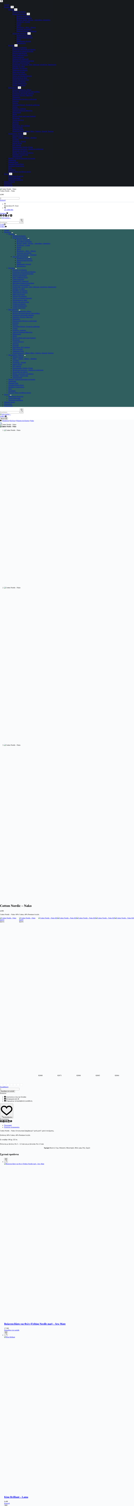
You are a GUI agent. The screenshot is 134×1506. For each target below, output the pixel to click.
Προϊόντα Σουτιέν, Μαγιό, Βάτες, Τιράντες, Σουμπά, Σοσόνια (33, 353)
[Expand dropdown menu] (12, 232)
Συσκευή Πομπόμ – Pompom (26, 255)
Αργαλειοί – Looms (23, 245)
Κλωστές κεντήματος (20, 270)
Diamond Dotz (13, 383)
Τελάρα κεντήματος (19, 304)
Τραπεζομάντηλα (18, 279)
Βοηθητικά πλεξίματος (24, 258)
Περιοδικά (11, 391)
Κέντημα (11, 268)
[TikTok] (9, 216)
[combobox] (9, 222)
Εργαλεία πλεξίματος (20, 238)
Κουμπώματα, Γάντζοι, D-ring (23, 368)
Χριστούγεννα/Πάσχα (15, 400)
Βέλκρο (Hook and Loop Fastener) (24, 338)
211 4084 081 (8, 210)
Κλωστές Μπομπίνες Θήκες (22, 311)
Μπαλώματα (17, 334)
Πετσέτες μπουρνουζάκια (21, 285)
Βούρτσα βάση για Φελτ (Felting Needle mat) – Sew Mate (35, 1323)
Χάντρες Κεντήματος (20, 296)
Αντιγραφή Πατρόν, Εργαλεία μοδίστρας (26, 326)
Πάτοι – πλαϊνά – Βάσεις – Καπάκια (25, 359)
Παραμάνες (16, 319)
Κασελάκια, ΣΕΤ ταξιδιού (21, 347)
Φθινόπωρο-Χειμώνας (15, 396)
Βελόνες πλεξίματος (23, 240)
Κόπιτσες (16, 323)
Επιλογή (3, 200)
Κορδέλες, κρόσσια (19, 330)
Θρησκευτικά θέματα (20, 275)
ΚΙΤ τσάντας (17, 366)
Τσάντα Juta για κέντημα (21, 302)
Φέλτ (10, 389)
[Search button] (21, 221)
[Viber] (11, 1122)
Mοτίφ (15, 336)
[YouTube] (11, 216)
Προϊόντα (7, 232)
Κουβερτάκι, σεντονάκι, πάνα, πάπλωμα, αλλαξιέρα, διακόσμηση (34, 287)
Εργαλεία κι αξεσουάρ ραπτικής (23, 315)
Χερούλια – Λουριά (19, 362)
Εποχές (6, 394)
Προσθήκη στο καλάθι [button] (11, 1330)
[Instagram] (6, 216)
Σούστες (15, 325)
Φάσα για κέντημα (19, 294)
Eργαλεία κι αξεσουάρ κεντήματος (24, 272)
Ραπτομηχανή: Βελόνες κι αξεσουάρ (25, 321)
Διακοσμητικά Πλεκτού (25, 260)
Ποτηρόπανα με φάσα (20, 300)
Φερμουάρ (16, 340)
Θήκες (19, 262)
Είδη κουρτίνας (18, 349)
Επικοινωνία (8, 406)
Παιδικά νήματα (9, 402)
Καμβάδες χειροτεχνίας (20, 376)
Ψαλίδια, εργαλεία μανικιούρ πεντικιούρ (21, 379)
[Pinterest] (4, 216)
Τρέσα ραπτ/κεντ (18, 342)
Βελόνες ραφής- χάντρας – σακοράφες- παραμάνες (33, 243)
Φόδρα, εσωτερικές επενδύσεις (23, 374)
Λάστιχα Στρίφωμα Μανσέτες (22, 332)
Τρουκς (15, 328)
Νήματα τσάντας (18, 357)
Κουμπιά (16, 345)
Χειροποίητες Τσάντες (15, 355)
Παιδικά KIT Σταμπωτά (20, 281)
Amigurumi (12, 381)
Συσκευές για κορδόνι (24, 253)
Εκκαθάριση (4, 1087)
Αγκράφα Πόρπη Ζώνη (16, 385)
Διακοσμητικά (17, 377)
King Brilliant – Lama (16, 1497)
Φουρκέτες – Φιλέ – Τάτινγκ (26, 251)
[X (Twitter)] (4, 1122)
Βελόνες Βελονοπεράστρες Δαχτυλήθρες (26, 313)
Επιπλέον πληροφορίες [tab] (11, 1127)
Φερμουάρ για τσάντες (20, 372)
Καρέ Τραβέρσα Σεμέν (20, 277)
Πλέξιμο (11, 234)
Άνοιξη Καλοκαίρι (14, 398)
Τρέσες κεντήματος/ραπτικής (22, 298)
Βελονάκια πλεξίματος (24, 241)
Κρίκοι (19, 247)
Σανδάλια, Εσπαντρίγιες (16, 387)
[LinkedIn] (9, 1122)
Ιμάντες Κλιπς (17, 364)
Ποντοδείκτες (21, 266)
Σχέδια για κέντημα (19, 308)
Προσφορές (8, 404)
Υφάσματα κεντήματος (20, 292)
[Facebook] (1, 216)
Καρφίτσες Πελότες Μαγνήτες (23, 317)
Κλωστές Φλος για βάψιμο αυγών (19, 393)
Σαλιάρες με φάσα (19, 289)
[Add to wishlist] (6, 1160)
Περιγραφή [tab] (8, 1125)
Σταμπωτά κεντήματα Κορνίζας (23, 274)
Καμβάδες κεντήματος (20, 291)
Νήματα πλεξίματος (19, 236)
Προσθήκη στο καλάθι (7, 1091)
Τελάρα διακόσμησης (20, 306)
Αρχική (6, 230)
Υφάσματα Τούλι (18, 351)
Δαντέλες (16, 343)
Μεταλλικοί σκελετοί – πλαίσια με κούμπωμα (28, 370)
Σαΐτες (19, 249)
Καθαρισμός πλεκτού (24, 264)
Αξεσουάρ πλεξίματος (20, 257)
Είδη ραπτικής (13, 309)
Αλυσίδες (16, 360)
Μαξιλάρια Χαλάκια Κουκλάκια (23, 283)
